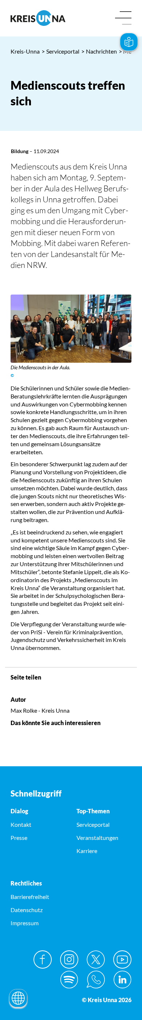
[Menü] (123, 18)
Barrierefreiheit (30, 896)
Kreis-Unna (25, 51)
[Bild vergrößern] (71, 329)
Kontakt (21, 824)
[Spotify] (69, 979)
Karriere (86, 850)
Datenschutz (27, 909)
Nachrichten (99, 51)
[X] (96, 959)
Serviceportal (60, 51)
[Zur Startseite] (38, 18)
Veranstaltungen (97, 837)
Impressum (25, 922)
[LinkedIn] (122, 979)
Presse (19, 837)
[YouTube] (122, 959)
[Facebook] (42, 959)
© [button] (12, 375)
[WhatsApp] (96, 979)
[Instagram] (69, 959)
